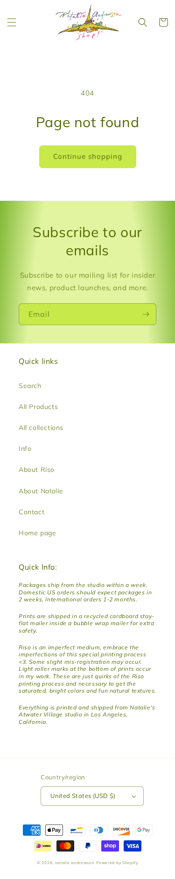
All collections (41, 427)
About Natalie (41, 491)
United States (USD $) (82, 795)
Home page (37, 533)
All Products (38, 406)
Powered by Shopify (117, 862)
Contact (31, 512)
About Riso (37, 469)
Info (25, 448)
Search (30, 386)
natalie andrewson (75, 862)
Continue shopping (87, 156)
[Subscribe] (145, 314)
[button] (11, 22)
